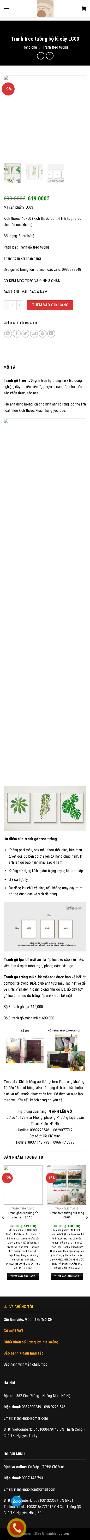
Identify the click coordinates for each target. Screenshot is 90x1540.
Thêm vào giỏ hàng (50, 305)
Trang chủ (29, 47)
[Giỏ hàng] (84, 8)
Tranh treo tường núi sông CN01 (67, 1215)
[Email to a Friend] (34, 334)
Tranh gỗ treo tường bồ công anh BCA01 (23, 1215)
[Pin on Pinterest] (43, 334)
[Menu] (6, 8)
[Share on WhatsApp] (8, 334)
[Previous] (11, 117)
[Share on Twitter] (25, 334)
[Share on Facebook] (17, 334)
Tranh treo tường (55, 47)
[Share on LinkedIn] (51, 334)
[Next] (78, 117)
